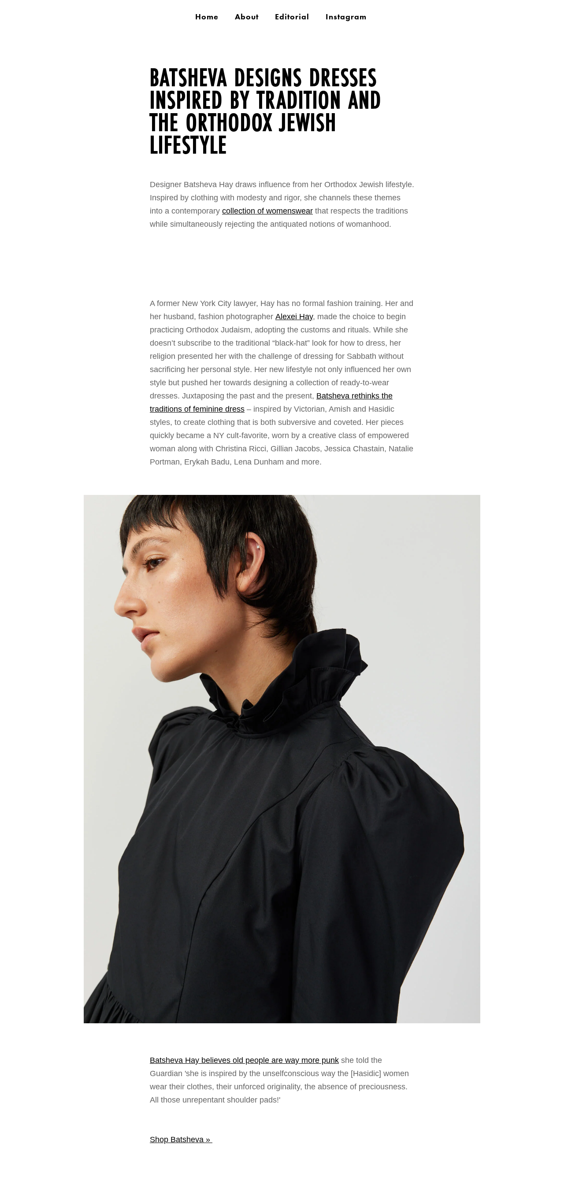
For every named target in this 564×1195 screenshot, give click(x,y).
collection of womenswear (267, 211)
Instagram (346, 17)
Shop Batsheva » (181, 1139)
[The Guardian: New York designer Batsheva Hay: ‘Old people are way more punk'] (315, 1020)
